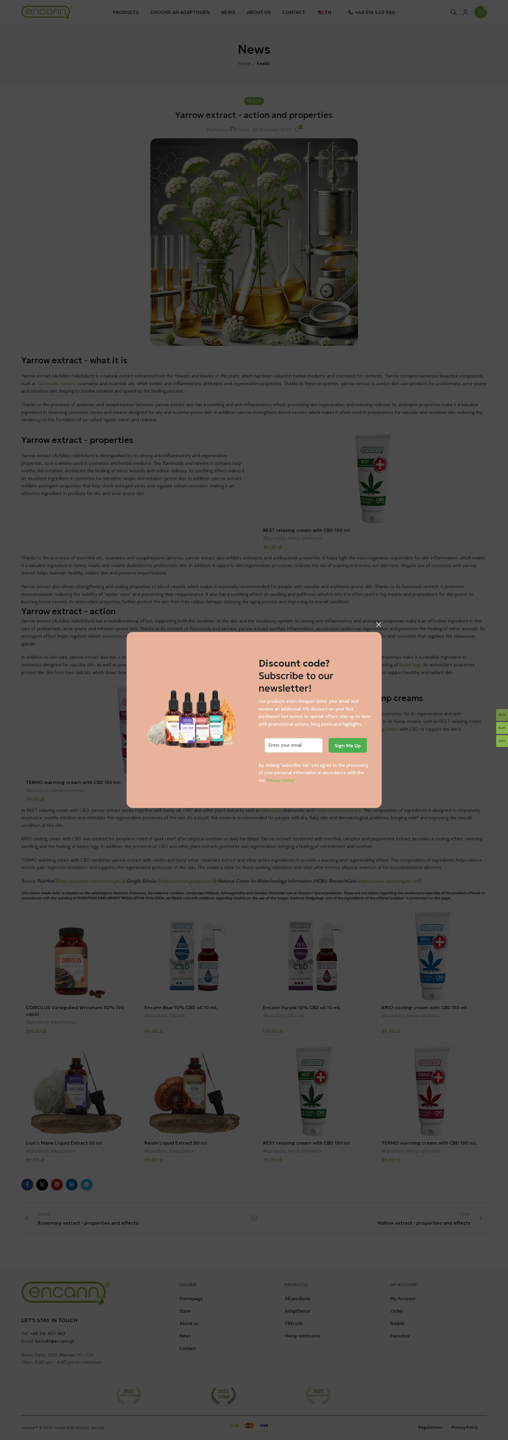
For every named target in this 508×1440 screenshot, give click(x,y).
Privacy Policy (280, 780)
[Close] (378, 624)
